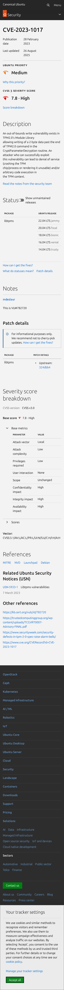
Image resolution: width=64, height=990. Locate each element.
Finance (17, 869)
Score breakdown (14, 107)
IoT (5, 726)
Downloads (10, 795)
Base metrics (19, 428)
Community (24, 894)
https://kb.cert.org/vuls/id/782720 (24, 612)
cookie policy (14, 961)
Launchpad (30, 562)
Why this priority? (14, 82)
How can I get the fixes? (18, 265)
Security (8, 769)
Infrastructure (25, 829)
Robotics (8, 717)
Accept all (15, 980)
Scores (15, 522)
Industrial (26, 864)
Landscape (10, 777)
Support (8, 803)
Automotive (10, 864)
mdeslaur (9, 299)
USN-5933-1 (10, 587)
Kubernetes (10, 691)
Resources (9, 900)
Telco (6, 869)
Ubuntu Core (11, 734)
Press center (26, 900)
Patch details (44, 271)
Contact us (12, 885)
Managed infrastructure (18, 700)
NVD (17, 562)
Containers (10, 786)
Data (11, 829)
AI (4, 829)
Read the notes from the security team (27, 183)
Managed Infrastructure (18, 835)
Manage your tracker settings (24, 971)
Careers (39, 894)
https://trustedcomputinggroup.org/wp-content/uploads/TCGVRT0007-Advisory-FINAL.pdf (28, 622)
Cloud (6, 760)
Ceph (6, 683)
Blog (50, 894)
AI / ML (7, 708)
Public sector (43, 864)
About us (8, 894)
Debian (45, 562)
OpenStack (10, 674)
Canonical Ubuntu (14, 4)
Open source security (16, 841)
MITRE (7, 562)
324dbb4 (44, 367)
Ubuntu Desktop (13, 743)
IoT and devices (42, 841)
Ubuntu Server (12, 752)
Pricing (7, 812)
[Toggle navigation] (59, 14)
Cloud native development (19, 846)
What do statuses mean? (18, 271)
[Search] (48, 5)
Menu (57, 5)
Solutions (9, 821)
